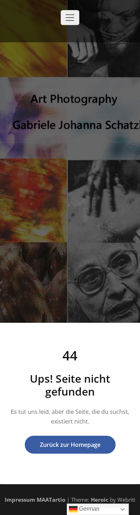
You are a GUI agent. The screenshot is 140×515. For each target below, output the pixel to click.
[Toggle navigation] (70, 17)
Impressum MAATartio (35, 499)
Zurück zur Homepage (70, 445)
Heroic (99, 499)
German (88, 509)
